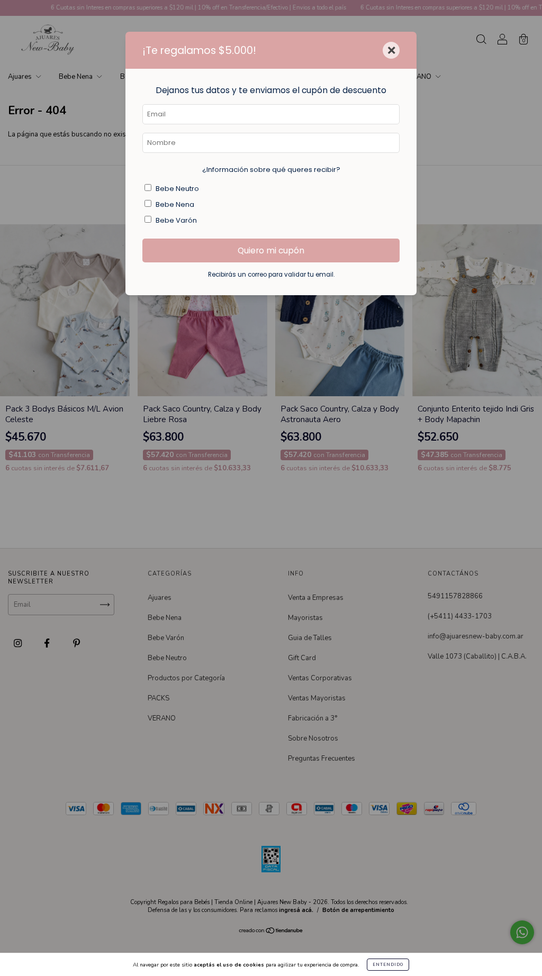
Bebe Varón (176, 220)
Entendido (388, 965)
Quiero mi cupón (271, 250)
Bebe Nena (175, 204)
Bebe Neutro (177, 189)
